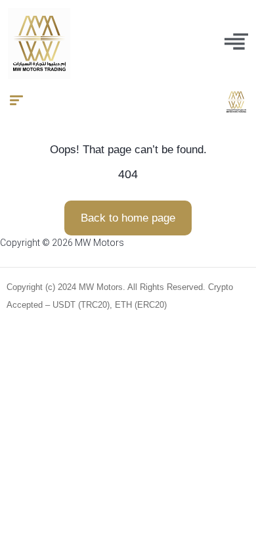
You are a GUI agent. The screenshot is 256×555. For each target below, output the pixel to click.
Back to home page (128, 218)
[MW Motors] (236, 101)
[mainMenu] (236, 41)
